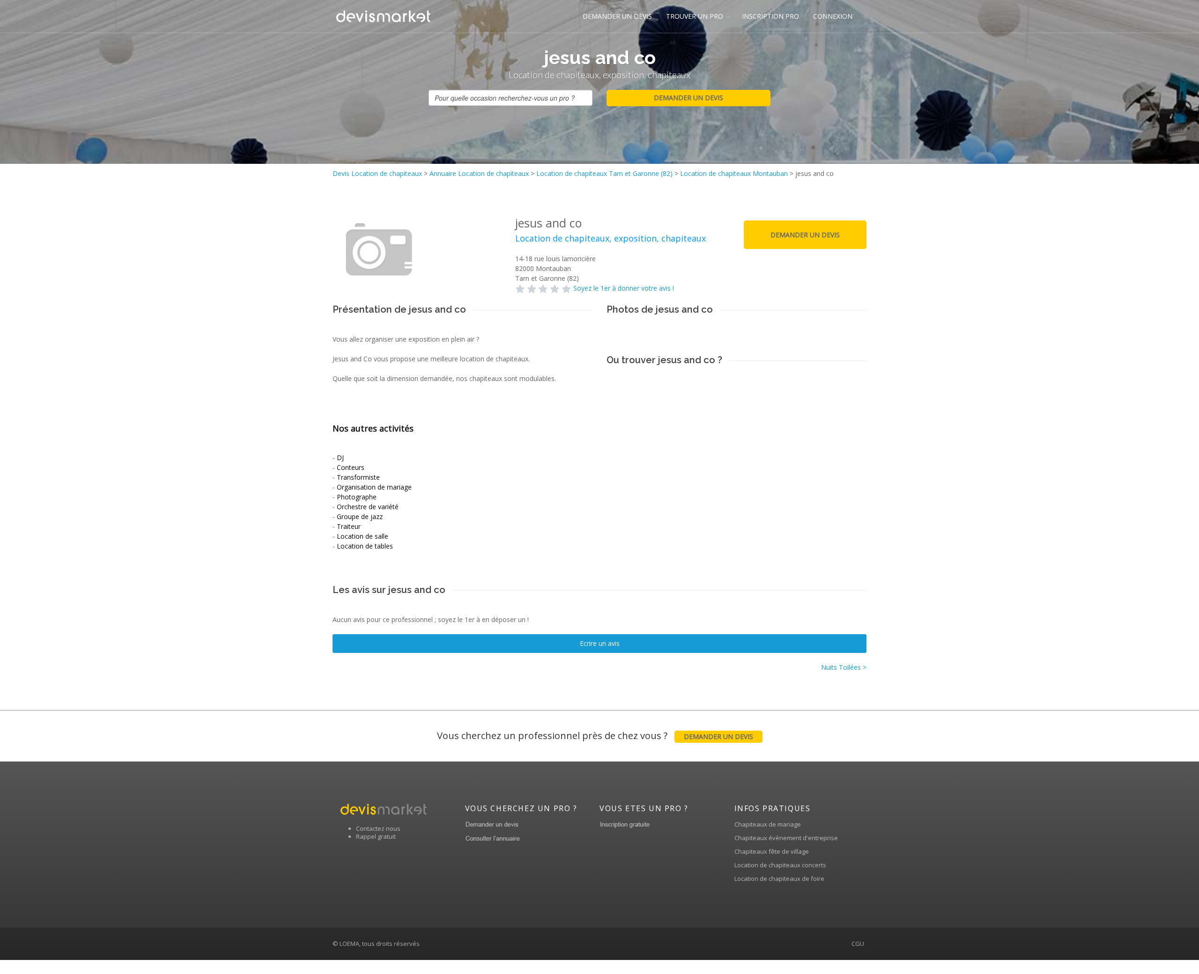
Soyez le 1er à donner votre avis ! (623, 288)
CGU (857, 943)
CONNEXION (832, 16)
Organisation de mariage (374, 487)
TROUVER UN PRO (694, 16)
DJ (340, 457)
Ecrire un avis (600, 643)
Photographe (357, 496)
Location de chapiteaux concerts (780, 865)
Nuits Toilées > (843, 667)
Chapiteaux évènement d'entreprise (786, 838)
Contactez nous (378, 828)
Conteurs (350, 467)
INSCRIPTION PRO (770, 16)
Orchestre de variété (368, 506)
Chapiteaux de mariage (767, 824)
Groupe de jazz (360, 516)
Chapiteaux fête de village (771, 851)
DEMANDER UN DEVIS (617, 16)
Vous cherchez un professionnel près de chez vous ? (595, 735)
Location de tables (365, 546)
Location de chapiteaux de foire (779, 878)
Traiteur (349, 526)
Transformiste (358, 477)
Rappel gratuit (376, 836)
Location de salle (362, 536)
